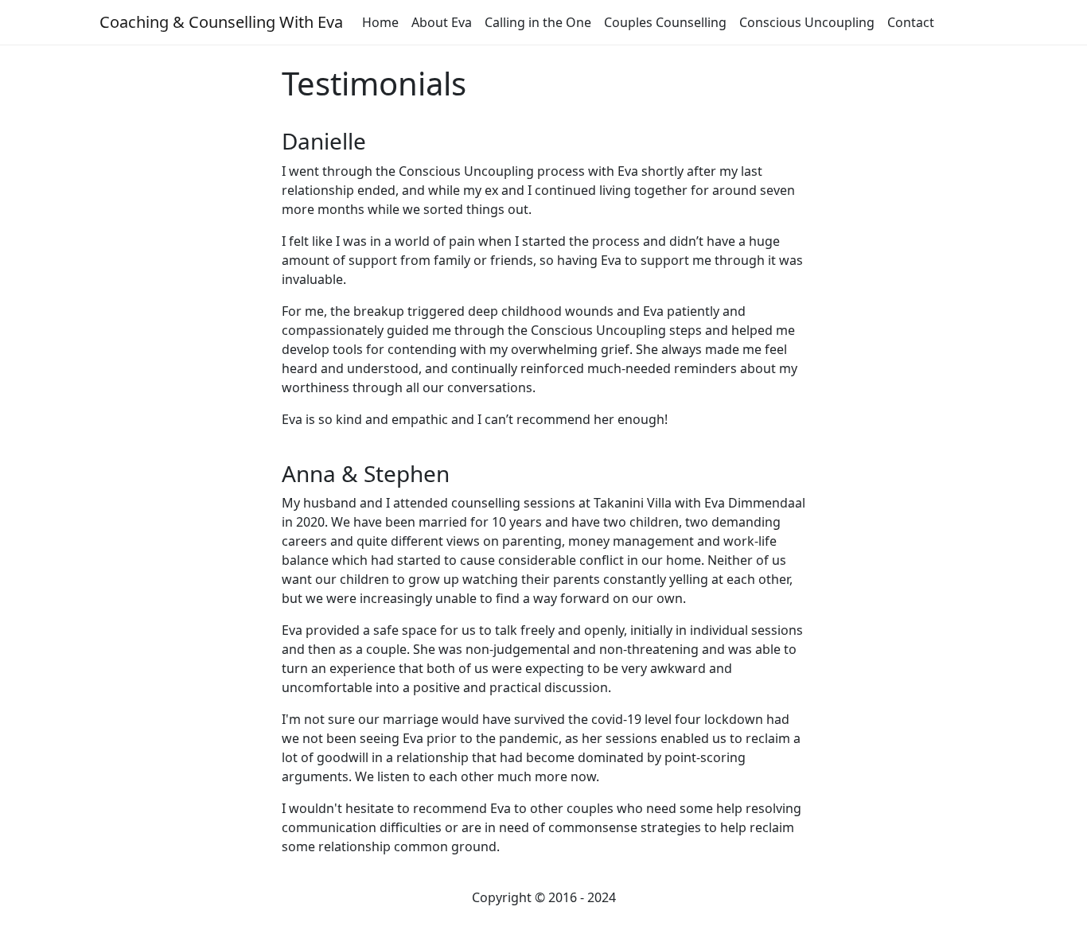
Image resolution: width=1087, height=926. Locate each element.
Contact (910, 22)
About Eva (441, 22)
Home (380, 22)
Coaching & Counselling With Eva (221, 22)
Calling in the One (538, 22)
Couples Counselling (665, 22)
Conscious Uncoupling (807, 22)
